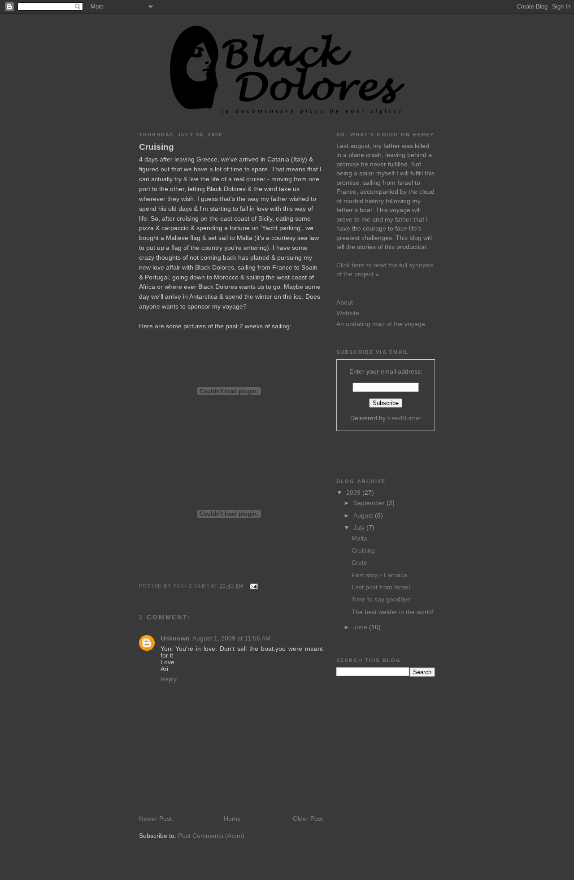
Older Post (308, 818)
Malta (359, 538)
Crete (359, 562)
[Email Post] (252, 585)
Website (347, 313)
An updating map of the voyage (380, 324)
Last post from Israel (381, 587)
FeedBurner (404, 418)
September (370, 503)
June (361, 627)
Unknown (175, 638)
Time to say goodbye (381, 599)
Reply (169, 679)
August (364, 515)
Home (232, 818)
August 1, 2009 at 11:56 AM (231, 638)
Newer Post (155, 818)
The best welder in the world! (393, 612)
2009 (354, 492)
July (359, 527)
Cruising (156, 147)
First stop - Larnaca (379, 575)
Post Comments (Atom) (211, 835)
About (344, 302)
